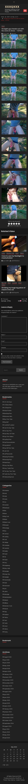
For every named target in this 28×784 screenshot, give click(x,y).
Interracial (6, 585)
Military (6, 603)
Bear (5, 513)
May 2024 (7, 735)
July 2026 (6, 660)
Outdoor (6, 614)
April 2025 (7, 703)
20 (4, 758)
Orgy (5, 611)
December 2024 (8, 714)
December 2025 (8, 680)
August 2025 (7, 691)
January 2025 (8, 712)
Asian (5, 499)
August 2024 (7, 726)
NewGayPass (8, 459)
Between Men (8, 416)
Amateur (6, 490)
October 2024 (8, 720)
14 (7, 756)
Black (9, 283)
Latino (3, 253)
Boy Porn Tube (8, 419)
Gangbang (7, 565)
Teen (5, 620)
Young (5, 632)
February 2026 (8, 674)
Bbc (5, 510)
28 (7, 761)
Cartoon (6, 533)
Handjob (6, 577)
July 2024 (6, 729)
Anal (5, 493)
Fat (5, 557)
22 (11, 758)
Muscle (6, 608)
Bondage (6, 528)
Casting (6, 536)
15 (11, 756)
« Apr (3, 765)
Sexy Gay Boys (8, 465)
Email (3, 341)
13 (4, 756)
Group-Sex (7, 574)
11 (20, 754)
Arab (5, 496)
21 (7, 758)
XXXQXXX (12, 7)
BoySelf (6, 422)
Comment (4, 316)
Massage (6, 594)
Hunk (5, 582)
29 (11, 761)
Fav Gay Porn (8, 431)
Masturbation (7, 597)
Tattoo (6, 617)
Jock (5, 588)
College (6, 542)
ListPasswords (8, 454)
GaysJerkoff (7, 445)
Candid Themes (20, 780)
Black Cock (7, 522)
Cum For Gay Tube (9, 428)
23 (14, 758)
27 (4, 761)
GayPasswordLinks (9, 442)
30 (14, 761)
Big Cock (4, 283)
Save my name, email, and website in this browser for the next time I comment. (12, 357)
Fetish (5, 559)
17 (17, 756)
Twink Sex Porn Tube (10, 474)
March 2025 (7, 706)
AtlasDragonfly (15, 292)
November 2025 (8, 683)
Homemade (7, 580)
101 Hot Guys (8, 402)
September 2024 (9, 723)
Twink (5, 623)
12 (24, 754)
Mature (6, 600)
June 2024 (7, 732)
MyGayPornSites (9, 456)
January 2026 (8, 677)
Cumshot (14, 283)
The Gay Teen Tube (9, 471)
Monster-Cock (10, 253)
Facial (5, 554)
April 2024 (7, 738)
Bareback (6, 508)
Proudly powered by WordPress (13, 778)
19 (24, 756)
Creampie (6, 545)
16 (14, 756)
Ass (5, 502)
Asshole (6, 505)
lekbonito (13, 33)
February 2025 (8, 709)
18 (20, 756)
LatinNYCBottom (15, 260)
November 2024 (8, 717)
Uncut (3, 26)
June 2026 (7, 662)
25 (20, 758)
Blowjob (6, 525)
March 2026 (7, 671)
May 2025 (7, 700)
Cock (5, 539)
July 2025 (6, 694)
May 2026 (7, 665)
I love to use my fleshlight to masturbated (13, 257)
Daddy (6, 551)
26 (24, 758)
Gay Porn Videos (8, 436)
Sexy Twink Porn (9, 468)
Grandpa (6, 571)
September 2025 (9, 689)
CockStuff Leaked (9, 425)
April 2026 (7, 668)
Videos (22, 253)
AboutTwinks (8, 410)
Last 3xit (6, 451)
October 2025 (8, 686)
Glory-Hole (7, 568)
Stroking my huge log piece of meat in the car (13, 289)
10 (17, 754)
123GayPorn (7, 407)
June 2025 (7, 697)
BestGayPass (8, 413)
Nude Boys (7, 462)
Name (3, 334)
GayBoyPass (7, 439)
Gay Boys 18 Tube (9, 433)
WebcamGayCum (9, 477)
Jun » (7, 765)
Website (3, 347)
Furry (5, 562)
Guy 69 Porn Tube (9, 448)
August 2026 (7, 657)
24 (17, 758)
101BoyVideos (8, 404)
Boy (5, 531)
